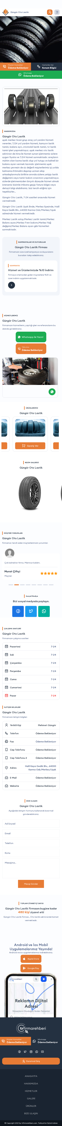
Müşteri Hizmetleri (17, 1041)
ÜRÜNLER (31, 1105)
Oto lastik (35, 917)
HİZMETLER (31, 1091)
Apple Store (33, 959)
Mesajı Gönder (31, 884)
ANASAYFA (31, 1076)
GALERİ (31, 1098)
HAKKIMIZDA (31, 1083)
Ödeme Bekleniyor (46, 733)
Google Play (33, 968)
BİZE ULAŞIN (31, 1113)
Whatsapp (48, 1041)
